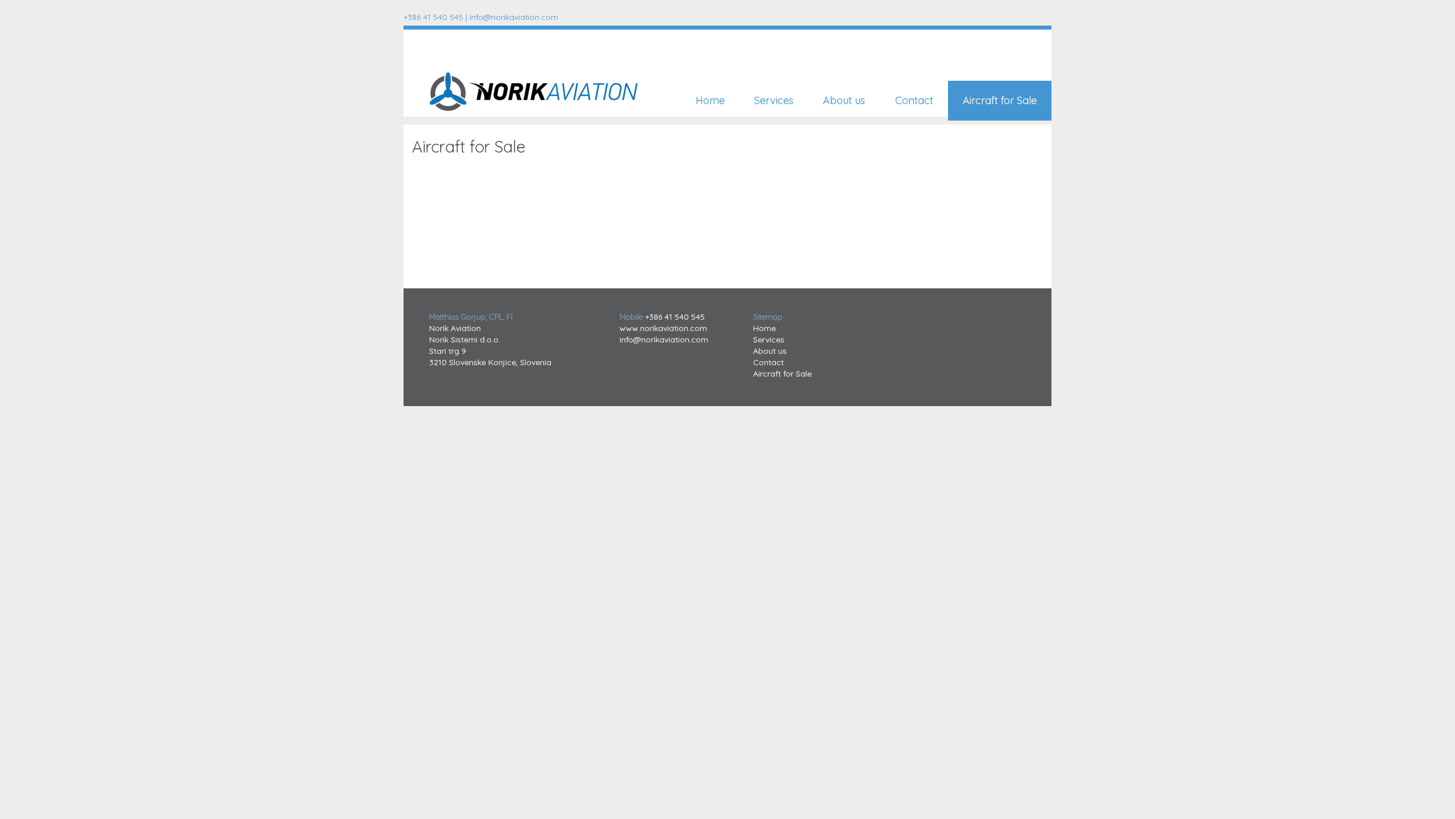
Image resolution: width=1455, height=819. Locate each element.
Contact (914, 100)
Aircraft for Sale (1000, 100)
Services (773, 100)
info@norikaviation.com (513, 17)
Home (710, 100)
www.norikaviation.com (663, 328)
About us (844, 100)
